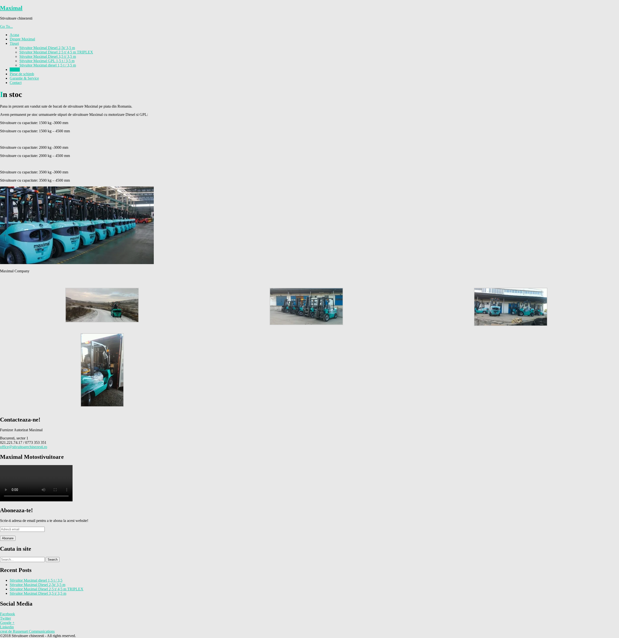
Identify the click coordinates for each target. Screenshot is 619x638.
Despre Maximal (22, 39)
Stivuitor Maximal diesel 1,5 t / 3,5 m (47, 65)
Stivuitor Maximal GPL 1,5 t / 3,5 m (46, 61)
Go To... (6, 26)
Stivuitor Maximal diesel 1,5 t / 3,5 (36, 580)
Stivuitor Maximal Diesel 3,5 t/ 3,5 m (47, 56)
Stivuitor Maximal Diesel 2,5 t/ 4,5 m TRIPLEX (56, 52)
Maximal (11, 8)
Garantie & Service (24, 78)
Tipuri (14, 43)
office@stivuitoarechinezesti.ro (23, 447)
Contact (16, 83)
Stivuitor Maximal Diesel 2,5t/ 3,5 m (47, 48)
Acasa (14, 35)
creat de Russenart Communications (27, 631)
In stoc (15, 69)
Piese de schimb (22, 74)
